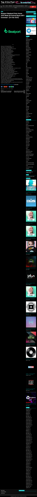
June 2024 (27, 446)
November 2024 (28, 439)
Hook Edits (27, 73)
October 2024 (28, 440)
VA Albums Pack (28, 116)
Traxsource (27, 168)
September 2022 (28, 467)
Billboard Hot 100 (28, 49)
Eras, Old (27, 69)
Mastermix (27, 89)
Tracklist (2, 11)
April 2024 (27, 449)
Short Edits (27, 107)
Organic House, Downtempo (30, 154)
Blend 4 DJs (27, 46)
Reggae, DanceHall (28, 100)
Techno (27, 161)
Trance (27, 165)
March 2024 (27, 450)
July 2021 (27, 487)
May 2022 (27, 473)
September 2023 (28, 459)
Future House (28, 144)
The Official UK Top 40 (29, 113)
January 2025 (28, 436)
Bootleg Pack (28, 128)
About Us (16, 7)
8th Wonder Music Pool (29, 39)
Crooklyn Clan (28, 60)
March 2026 (27, 416)
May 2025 (27, 430)
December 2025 (28, 420)
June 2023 (27, 463)
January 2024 (28, 453)
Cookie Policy (3, 493)
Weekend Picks (33, 7)
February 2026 (28, 417)
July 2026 (27, 410)
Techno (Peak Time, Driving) (30, 162)
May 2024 (27, 447)
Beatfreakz (27, 43)
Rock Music (27, 106)
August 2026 (27, 409)
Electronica (27, 142)
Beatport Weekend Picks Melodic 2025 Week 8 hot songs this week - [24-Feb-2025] (19, 91)
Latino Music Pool (28, 86)
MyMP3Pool (27, 90)
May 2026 (27, 413)
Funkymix (27, 70)
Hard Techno (27, 145)
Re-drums (27, 99)
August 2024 (27, 443)
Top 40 (27, 110)
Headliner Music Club (29, 79)
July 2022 (27, 470)
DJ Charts (27, 134)
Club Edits (27, 53)
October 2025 (28, 423)
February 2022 (28, 477)
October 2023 (28, 457)
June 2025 (27, 429)
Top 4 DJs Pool (8, 2)
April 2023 (27, 466)
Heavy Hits (27, 76)
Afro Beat (27, 121)
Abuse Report (3, 490)
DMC (26, 63)
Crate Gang (27, 59)
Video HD (27, 117)
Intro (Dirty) (27, 83)
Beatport (27, 124)
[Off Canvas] (1, 6)
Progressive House (28, 158)
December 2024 (28, 437)
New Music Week (28, 93)
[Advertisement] (25, 2)
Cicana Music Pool (28, 52)
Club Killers (27, 56)
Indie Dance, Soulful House (29, 155)
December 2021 (28, 480)
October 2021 (28, 483)
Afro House (27, 122)
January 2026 (28, 419)
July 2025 (27, 427)
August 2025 (27, 426)
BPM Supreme (28, 40)
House (27, 148)
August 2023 (27, 460)
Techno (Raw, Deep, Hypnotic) (30, 164)
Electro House (28, 141)
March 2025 (27, 433)
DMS (26, 66)
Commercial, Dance (28, 131)
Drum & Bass (27, 132)
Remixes (27, 103)
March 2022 (27, 476)
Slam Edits (27, 109)
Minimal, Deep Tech (28, 152)
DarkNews (21, 496)
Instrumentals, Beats (29, 80)
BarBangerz (27, 42)
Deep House (27, 135)
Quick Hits (27, 96)
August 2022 (27, 469)
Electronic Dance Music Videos (30, 176)
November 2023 (28, 456)
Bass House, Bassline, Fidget (30, 125)
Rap (26, 97)
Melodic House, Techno (29, 151)
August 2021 (27, 486)
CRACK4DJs (27, 50)
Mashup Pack (28, 138)
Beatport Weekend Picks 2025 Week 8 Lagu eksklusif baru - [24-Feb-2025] (6, 91)
